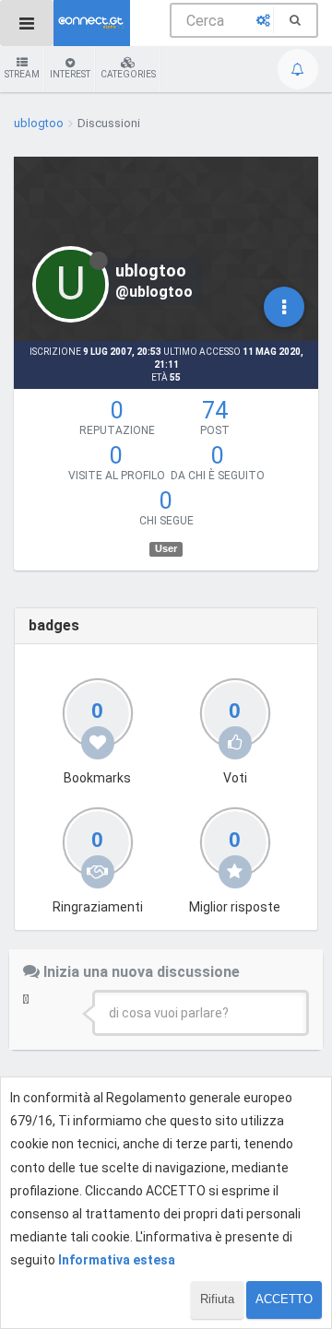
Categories (128, 74)
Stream (22, 74)
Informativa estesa (116, 1260)
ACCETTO (284, 1299)
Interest (70, 74)
